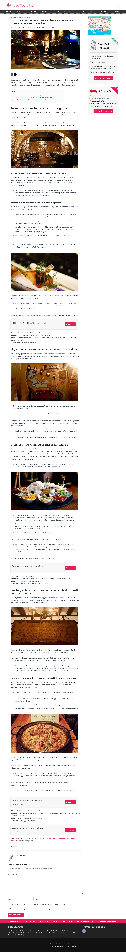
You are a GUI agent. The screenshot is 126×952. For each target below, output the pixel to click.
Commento (13, 874)
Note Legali (54, 946)
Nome (11, 899)
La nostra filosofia (48, 921)
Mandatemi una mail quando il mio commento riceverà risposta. (31, 909)
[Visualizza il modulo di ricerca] (119, 5)
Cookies (73, 946)
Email (36, 899)
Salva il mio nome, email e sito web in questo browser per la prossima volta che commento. (40, 904)
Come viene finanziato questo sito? (78, 921)
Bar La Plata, (22, 760)
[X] (15, 74)
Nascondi (21, 92)
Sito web (63, 899)
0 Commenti (36, 27)
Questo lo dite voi (108, 921)
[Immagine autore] (12, 27)
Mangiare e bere (24, 17)
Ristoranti (14, 17)
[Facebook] (12, 74)
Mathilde (17, 27)
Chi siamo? (14, 921)
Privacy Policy (64, 946)
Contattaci (29, 921)
